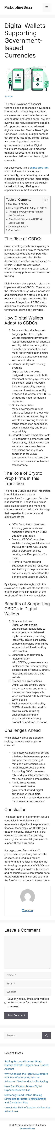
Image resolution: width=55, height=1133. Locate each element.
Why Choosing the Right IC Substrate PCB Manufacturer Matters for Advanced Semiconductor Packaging (26, 1077)
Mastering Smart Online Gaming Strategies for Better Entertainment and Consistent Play (25, 1099)
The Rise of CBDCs (18, 204)
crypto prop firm (39, 167)
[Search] (46, 1035)
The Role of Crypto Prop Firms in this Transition (26, 213)
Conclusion (14, 230)
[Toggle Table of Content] (44, 199)
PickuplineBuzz (18, 7)
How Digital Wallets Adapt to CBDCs (27, 208)
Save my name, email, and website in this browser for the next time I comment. (28, 1002)
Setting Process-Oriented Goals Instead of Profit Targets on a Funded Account (26, 1065)
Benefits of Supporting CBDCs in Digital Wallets (26, 221)
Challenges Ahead (18, 226)
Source (8, 96)
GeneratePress (27, 1128)
